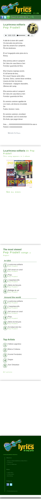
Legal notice (10, 472)
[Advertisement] (20, 219)
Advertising (10, 476)
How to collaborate (12, 464)
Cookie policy (10, 474)
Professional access (12, 491)
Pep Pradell (11, 27)
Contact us (10, 462)
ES (34, 13)
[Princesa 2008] (20, 173)
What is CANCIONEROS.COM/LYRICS (17, 460)
